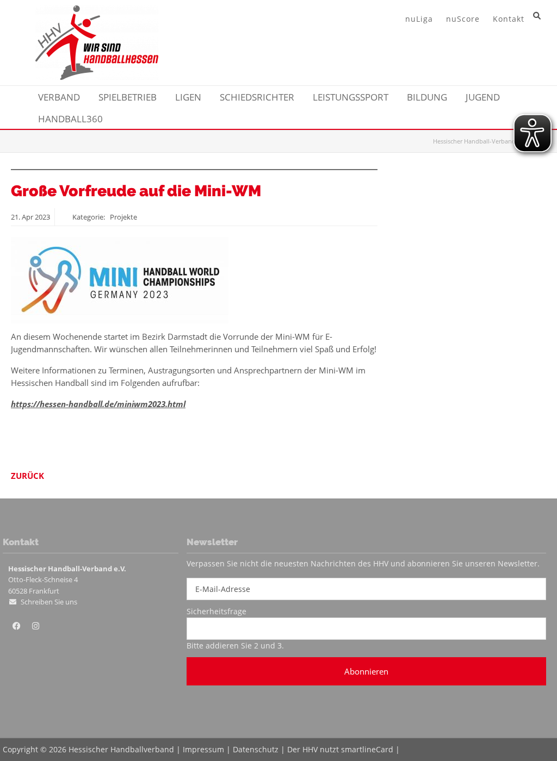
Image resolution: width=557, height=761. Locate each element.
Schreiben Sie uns (49, 602)
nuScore (463, 19)
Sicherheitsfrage (216, 611)
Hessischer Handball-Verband (474, 141)
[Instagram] (35, 626)
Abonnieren (366, 671)
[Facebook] (16, 626)
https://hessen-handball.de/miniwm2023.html (98, 403)
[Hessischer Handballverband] (96, 76)
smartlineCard (367, 749)
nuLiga (419, 19)
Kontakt (508, 19)
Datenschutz (255, 749)
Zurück (27, 475)
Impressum (203, 749)
